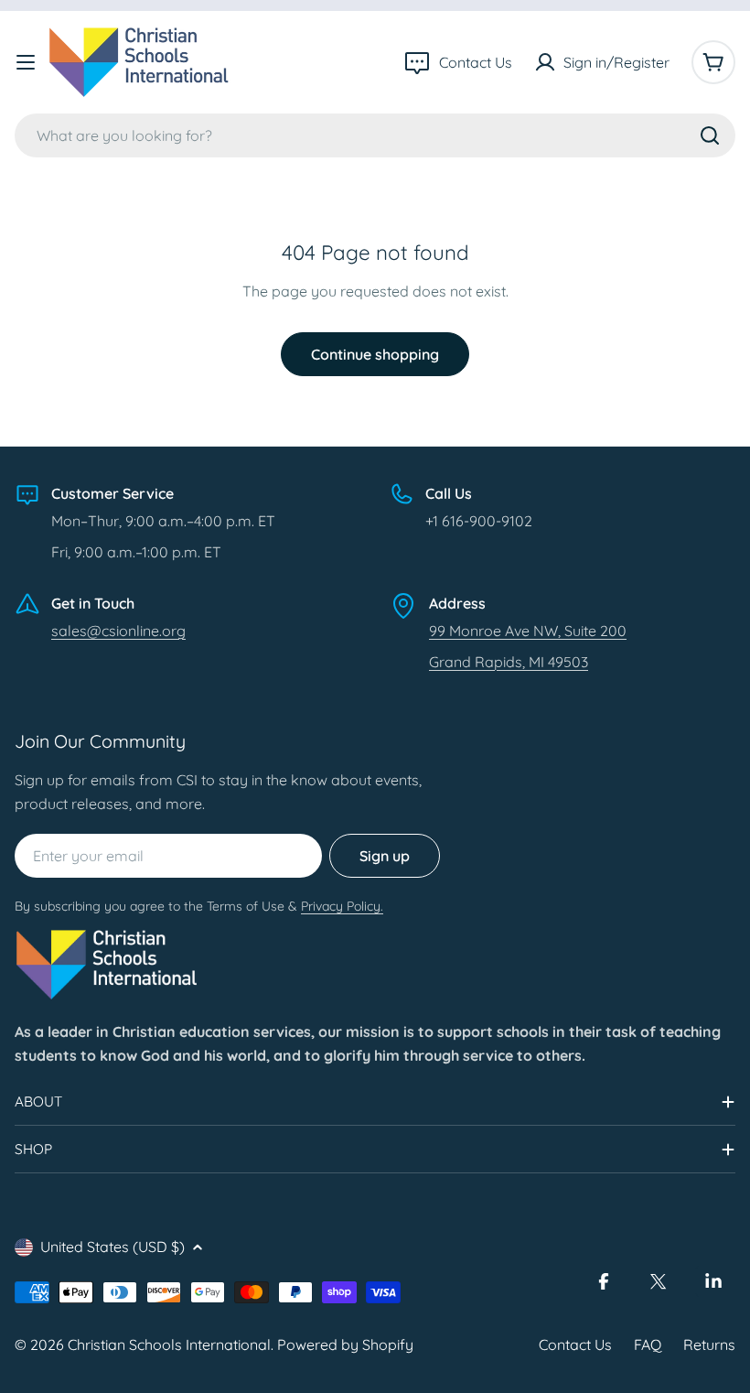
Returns (709, 1344)
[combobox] (375, 135)
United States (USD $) (112, 1246)
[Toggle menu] (26, 62)
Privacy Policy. (342, 906)
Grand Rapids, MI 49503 (508, 662)
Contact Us (575, 1344)
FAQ (647, 1344)
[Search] (710, 135)
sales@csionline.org (118, 630)
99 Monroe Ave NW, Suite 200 (528, 630)
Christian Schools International (169, 1344)
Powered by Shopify (345, 1344)
